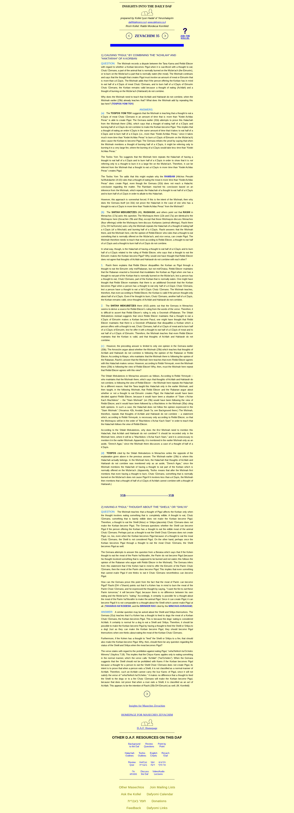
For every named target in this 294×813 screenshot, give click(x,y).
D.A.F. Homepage (147, 728)
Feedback (133, 808)
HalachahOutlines (129, 754)
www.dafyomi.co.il (157, 22)
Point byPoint (162, 745)
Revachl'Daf (165, 754)
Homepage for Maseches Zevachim (147, 714)
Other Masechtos (131, 787)
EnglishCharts (153, 754)
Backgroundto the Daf (134, 745)
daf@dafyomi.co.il (137, 22)
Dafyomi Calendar (160, 794)
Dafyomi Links (157, 808)
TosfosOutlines (142, 754)
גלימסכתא (133, 772)
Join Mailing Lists (162, 787)
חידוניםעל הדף (162, 763)
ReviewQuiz (132, 763)
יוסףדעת (153, 763)
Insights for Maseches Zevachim (147, 705)
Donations (159, 801)
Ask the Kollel (131, 794)
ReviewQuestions (149, 745)
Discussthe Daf (145, 772)
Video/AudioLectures (158, 772)
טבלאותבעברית (143, 763)
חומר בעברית (137, 801)
